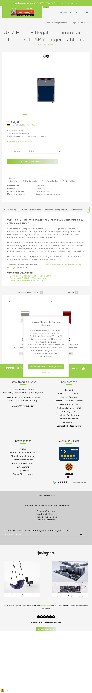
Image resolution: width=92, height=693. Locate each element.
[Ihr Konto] (81, 12)
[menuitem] (64, 12)
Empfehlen (70, 181)
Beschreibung (10, 210)
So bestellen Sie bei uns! (69, 408)
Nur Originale (31, 181)
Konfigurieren (55, 366)
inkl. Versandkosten (30, 125)
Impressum (23, 470)
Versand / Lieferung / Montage (69, 401)
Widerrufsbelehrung (69, 415)
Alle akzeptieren (38, 366)
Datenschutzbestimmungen (30, 530)
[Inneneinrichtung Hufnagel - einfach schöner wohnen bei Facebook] (41, 617)
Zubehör (71, 292)
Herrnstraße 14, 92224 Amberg (23, 400)
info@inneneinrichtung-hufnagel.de (25, 392)
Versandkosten (45, 605)
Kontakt (69, 390)
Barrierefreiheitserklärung (69, 426)
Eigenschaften (77, 210)
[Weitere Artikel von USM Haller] (46, 57)
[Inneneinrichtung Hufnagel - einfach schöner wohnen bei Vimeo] (38, 617)
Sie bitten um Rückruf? (69, 393)
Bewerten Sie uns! (69, 404)
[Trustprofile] (69, 467)
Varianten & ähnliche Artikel (28, 292)
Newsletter (23, 449)
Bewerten (14, 181)
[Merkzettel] (76, 12)
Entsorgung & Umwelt (23, 463)
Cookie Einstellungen (23, 474)
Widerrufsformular (69, 419)
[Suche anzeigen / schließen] (71, 12)
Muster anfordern (51, 181)
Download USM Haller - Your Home (26, 280)
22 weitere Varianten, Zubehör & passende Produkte (27, 136)
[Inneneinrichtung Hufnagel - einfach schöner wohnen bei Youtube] (44, 617)
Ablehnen (45, 372)
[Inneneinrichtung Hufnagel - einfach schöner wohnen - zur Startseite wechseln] (22, 12)
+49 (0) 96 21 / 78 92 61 (25, 389)
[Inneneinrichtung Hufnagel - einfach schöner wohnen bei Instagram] (47, 617)
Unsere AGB (69, 422)
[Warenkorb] (87, 12)
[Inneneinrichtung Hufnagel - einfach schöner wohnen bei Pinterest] (53, 617)
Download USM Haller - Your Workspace (28, 278)
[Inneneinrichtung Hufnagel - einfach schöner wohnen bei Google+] (50, 617)
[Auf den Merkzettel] (10, 301)
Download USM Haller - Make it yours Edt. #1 (30, 276)
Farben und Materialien (31, 210)
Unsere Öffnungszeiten (23, 406)
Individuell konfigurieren (56, 210)
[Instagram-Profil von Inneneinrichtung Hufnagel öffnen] (46, 553)
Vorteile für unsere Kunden (23, 452)
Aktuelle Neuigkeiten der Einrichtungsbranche (23, 458)
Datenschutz (23, 467)
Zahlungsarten (69, 411)
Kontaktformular (69, 397)
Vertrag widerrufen (46, 629)
